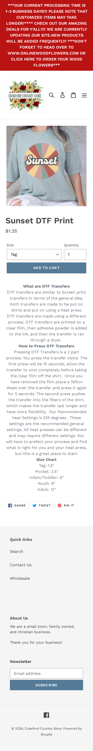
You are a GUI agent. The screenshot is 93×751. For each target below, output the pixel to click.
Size (10, 245)
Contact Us (20, 565)
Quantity (71, 245)
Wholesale (20, 578)
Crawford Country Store (43, 728)
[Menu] (84, 95)
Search (16, 551)
